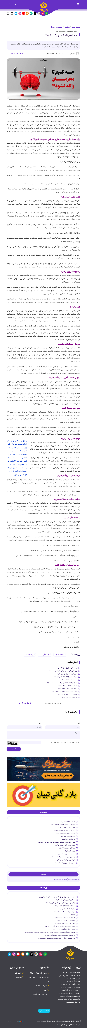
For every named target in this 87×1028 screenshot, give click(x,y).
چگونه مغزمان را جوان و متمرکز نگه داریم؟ (64, 691)
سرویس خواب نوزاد (60, 879)
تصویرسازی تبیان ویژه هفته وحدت (65, 863)
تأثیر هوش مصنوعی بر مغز (69, 697)
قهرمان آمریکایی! (70, 851)
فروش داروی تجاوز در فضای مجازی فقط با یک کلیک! (60, 926)
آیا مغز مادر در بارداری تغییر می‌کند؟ (65, 845)
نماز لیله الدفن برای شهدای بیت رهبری (63, 917)
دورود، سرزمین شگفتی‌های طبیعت (64, 911)
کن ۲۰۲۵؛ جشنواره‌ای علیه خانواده (65, 906)
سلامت (67, 27)
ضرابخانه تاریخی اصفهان (68, 839)
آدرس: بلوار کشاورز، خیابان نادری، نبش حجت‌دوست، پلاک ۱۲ (38, 977)
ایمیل (40, 723)
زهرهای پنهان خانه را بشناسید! (66, 920)
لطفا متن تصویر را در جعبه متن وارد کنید (65, 742)
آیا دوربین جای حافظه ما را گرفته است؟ (63, 857)
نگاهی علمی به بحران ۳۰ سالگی (66, 827)
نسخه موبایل (44, 1010)
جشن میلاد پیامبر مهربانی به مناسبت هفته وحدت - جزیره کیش (56, 842)
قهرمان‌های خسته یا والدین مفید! (65, 923)
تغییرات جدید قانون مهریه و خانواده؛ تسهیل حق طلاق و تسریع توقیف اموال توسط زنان (49, 932)
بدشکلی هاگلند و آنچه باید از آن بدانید (64, 929)
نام (79, 723)
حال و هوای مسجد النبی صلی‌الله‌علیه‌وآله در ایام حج (60, 935)
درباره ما (19, 977)
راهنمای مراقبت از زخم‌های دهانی (65, 833)
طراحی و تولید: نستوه (13, 1022)
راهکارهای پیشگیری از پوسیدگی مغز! (66, 31)
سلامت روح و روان (56, 27)
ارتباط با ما (18, 973)
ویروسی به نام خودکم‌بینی (67, 821)
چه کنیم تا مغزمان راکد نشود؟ (61, 35)
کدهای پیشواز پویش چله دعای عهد (64, 900)
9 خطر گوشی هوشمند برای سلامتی (66, 688)
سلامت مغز (60, 654)
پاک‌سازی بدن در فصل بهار (69, 680)
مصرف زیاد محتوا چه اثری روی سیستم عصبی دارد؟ (62, 682)
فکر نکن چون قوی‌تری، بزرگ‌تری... (65, 860)
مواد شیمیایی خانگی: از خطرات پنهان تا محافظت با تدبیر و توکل (56, 938)
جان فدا (73, 914)
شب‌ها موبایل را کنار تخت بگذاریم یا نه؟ (65, 677)
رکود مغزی (29, 654)
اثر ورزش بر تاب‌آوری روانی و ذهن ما (67, 674)
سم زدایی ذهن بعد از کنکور (67, 848)
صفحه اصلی (76, 27)
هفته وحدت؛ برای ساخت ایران (66, 854)
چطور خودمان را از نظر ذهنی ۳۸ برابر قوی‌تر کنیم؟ (60, 903)
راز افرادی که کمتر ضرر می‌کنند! (66, 909)
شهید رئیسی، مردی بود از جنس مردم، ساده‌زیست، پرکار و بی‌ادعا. (56, 897)
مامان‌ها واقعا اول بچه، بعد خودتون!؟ (64, 830)
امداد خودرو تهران (73, 879)
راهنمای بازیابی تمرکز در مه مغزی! (67, 694)
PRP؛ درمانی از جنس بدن (67, 836)
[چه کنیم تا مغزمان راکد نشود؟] (43, 78)
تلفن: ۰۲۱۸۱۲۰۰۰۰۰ (41, 986)
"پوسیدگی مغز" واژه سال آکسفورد (67, 668)
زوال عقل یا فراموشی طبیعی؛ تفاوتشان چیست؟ (63, 671)
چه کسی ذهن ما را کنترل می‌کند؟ (67, 685)
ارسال (14, 749)
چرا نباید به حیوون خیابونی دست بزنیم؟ (63, 824)
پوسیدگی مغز (44, 654)
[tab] (43, 812)
